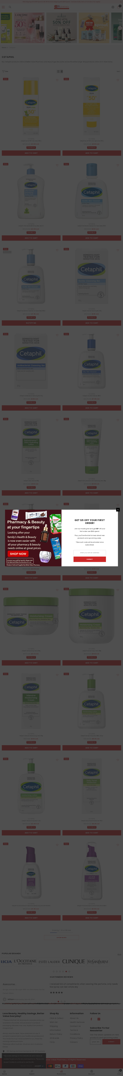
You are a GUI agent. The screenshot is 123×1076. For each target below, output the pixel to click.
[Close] (118, 509)
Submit (90, 559)
